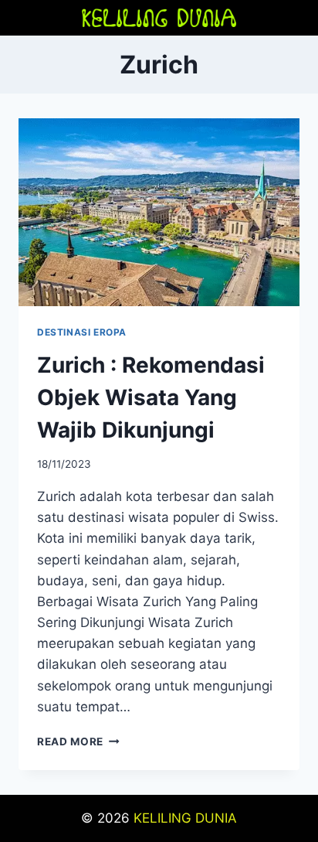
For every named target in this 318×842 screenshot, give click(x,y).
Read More (78, 741)
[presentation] (159, 212)
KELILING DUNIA (185, 818)
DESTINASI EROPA (82, 332)
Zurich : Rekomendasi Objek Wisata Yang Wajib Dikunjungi (151, 397)
